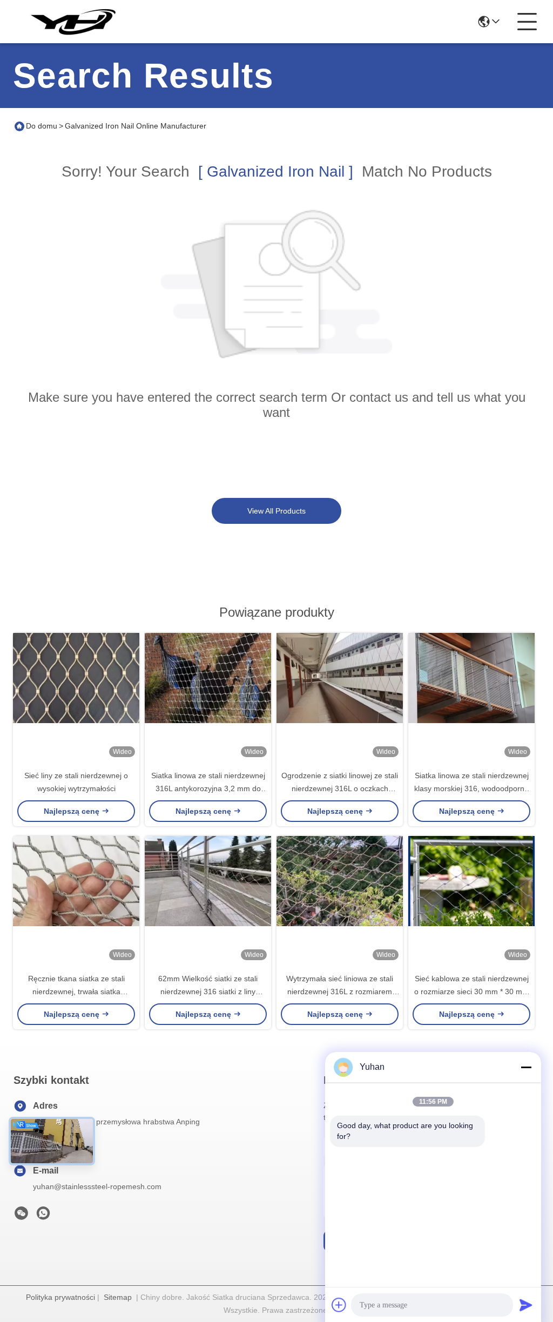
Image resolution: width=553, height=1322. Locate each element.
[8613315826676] (43, 1216)
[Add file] (339, 1305)
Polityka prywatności (60, 1297)
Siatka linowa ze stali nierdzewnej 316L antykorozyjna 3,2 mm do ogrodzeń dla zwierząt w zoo (208, 788)
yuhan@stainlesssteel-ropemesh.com (97, 1186)
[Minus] (526, 1067)
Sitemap (118, 1297)
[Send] (526, 1305)
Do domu (41, 126)
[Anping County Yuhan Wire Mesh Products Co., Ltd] (72, 21)
